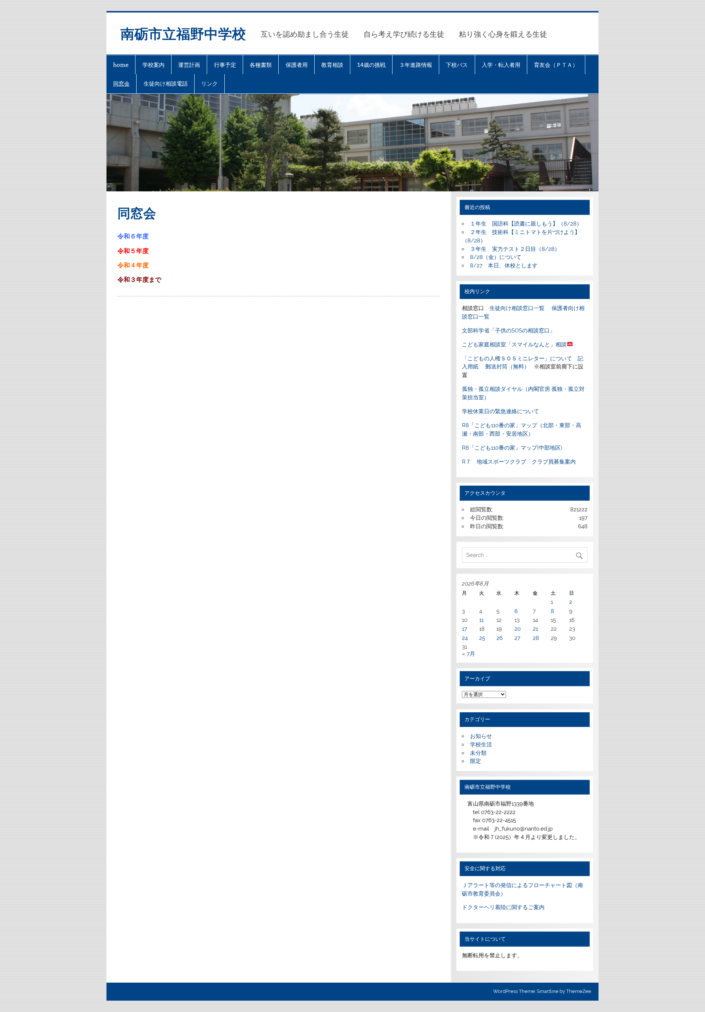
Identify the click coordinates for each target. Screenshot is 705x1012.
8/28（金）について (495, 257)
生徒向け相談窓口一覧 (517, 308)
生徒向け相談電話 (166, 83)
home (121, 64)
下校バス (457, 64)
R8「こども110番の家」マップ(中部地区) (512, 447)
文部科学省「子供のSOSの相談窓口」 (508, 330)
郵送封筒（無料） (507, 366)
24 (465, 638)
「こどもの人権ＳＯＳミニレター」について (517, 358)
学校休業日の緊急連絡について (500, 411)
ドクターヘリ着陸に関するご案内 (503, 907)
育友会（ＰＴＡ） (556, 64)
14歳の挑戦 (371, 64)
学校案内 (153, 64)
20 (517, 629)
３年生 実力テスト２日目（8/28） (515, 249)
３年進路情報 (415, 64)
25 (482, 638)
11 (481, 620)
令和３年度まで (139, 279)
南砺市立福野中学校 (183, 33)
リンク (209, 83)
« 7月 (468, 654)
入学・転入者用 (501, 64)
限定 (475, 761)
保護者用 (297, 64)
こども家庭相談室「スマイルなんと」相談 (514, 344)
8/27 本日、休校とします (504, 265)
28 (536, 638)
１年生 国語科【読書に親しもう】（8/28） (526, 223)
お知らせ (481, 736)
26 (499, 638)
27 (517, 638)
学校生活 (481, 744)
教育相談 (332, 64)
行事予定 (225, 64)
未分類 (478, 753)
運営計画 (189, 64)
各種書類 (261, 64)
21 (535, 629)
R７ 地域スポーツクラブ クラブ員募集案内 (519, 461)
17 (464, 629)
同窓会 (121, 83)
